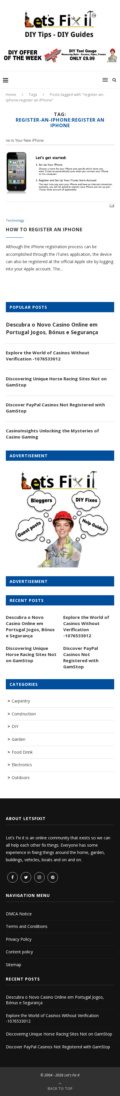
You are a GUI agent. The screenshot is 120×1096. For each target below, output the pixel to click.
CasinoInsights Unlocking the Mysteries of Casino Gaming (52, 434)
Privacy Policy (18, 939)
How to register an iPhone (44, 229)
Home (11, 94)
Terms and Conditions (26, 926)
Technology (15, 220)
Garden (18, 739)
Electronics (22, 764)
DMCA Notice (19, 914)
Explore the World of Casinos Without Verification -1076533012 (47, 356)
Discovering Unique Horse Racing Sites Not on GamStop (56, 382)
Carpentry (21, 701)
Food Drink (22, 752)
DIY (15, 726)
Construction (24, 714)
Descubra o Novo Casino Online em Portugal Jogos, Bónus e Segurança (52, 328)
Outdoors (21, 777)
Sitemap (13, 964)
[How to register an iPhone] (60, 173)
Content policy (19, 952)
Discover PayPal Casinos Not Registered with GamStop (55, 408)
